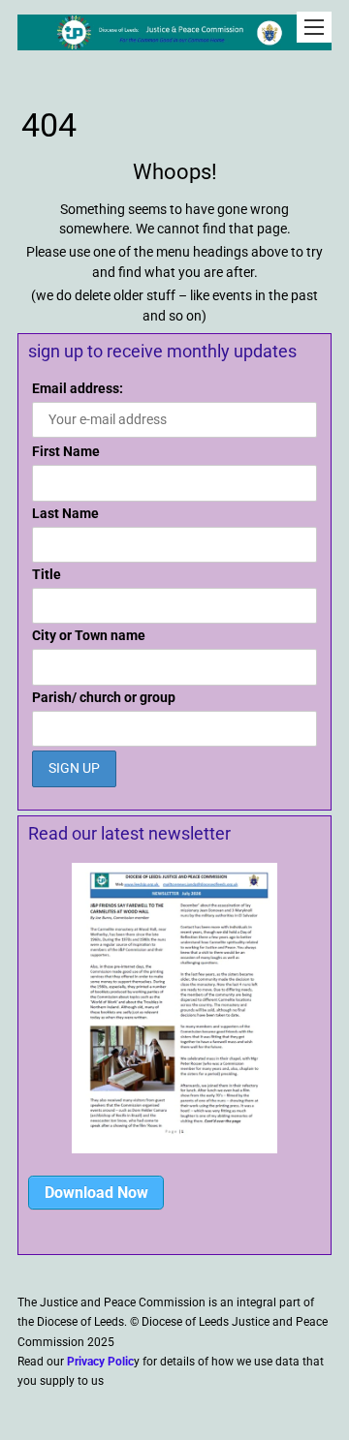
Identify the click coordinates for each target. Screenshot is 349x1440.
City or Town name (88, 635)
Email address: (77, 388)
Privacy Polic (100, 1361)
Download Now (96, 1192)
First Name (66, 451)
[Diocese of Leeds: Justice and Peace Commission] (174, 40)
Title (46, 574)
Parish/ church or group (103, 697)
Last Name (65, 513)
